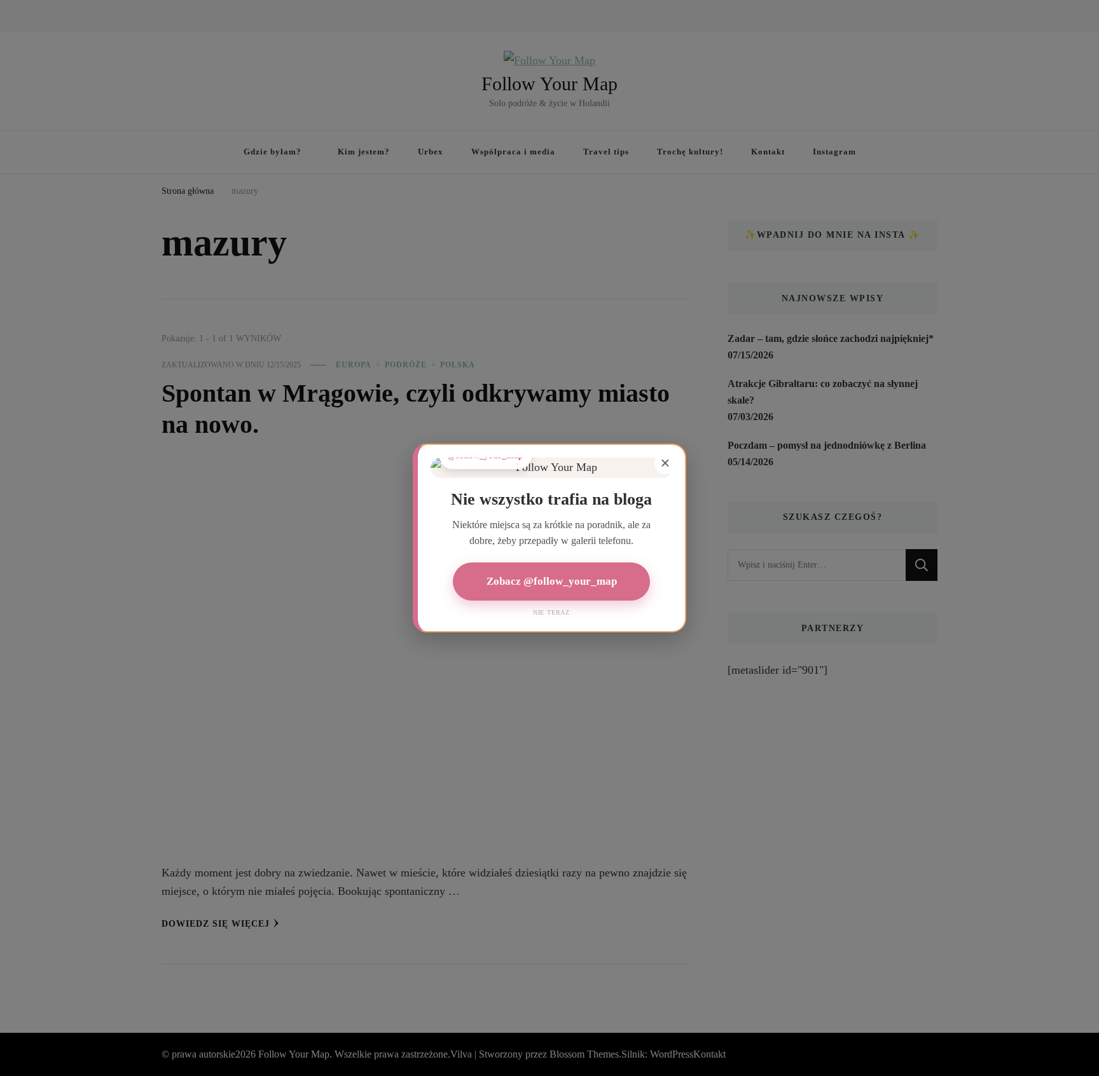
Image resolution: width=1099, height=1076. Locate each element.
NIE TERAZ (551, 612)
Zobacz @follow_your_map (552, 581)
